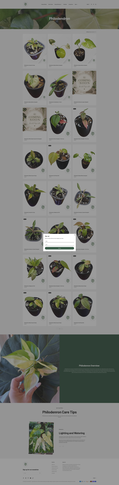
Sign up (59, 248)
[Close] (75, 235)
